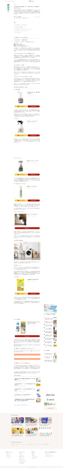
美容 (31, 444)
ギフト (19, 444)
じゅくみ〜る (34, 458)
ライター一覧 (21, 455)
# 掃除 (15, 4)
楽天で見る (34, 106)
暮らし (34, 444)
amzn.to (17, 172)
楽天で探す (27, 354)
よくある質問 (21, 463)
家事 (16, 444)
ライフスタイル (9, 457)
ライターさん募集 (34, 456)
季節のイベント (38, 444)
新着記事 (20, 453)
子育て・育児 (9, 456)
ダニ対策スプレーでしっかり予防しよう (22, 30)
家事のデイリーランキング (49, 304)
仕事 (12, 444)
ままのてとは (21, 458)
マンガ (49, 444)
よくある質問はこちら (47, 454)
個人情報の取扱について (22, 462)
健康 (29, 444)
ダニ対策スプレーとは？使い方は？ (21, 24)
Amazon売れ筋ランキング (27, 358)
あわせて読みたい (18, 32)
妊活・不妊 (8, 453)
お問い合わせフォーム (49, 455)
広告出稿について (34, 457)
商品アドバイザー (21, 457)
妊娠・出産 (8, 455)
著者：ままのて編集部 (17, 16)
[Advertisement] (20, 150)
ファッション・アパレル (24, 444)
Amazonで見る (21, 106)
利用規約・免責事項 (22, 459)
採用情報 (33, 455)
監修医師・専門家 (21, 456)
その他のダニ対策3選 (18, 27)
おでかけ (13, 445)
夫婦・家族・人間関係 (44, 444)
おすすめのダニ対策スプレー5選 (20, 26)
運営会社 (33, 453)
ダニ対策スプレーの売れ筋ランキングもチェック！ (23, 29)
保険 (14, 444)
